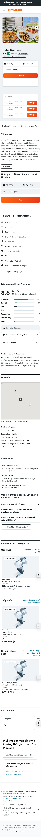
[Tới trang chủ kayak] (15, 10)
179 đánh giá (23, 53)
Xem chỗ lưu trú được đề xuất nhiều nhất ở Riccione (31, 653)
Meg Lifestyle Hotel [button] (9, 683)
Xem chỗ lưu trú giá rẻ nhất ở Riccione (31, 601)
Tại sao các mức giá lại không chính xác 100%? (19, 813)
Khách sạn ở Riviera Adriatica (11, 830)
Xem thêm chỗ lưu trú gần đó (32, 551)
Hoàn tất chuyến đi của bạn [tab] (16, 755)
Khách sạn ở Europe (29, 825)
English (24, 4)
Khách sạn (17, 825)
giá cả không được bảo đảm (11, 798)
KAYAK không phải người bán (14, 805)
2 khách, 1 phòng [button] (11, 69)
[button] (38, 3)
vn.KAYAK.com (7, 825)
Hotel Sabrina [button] (7, 632)
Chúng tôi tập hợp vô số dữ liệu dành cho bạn (18, 809)
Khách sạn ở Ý (9, 828)
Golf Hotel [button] (6, 579)
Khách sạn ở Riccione (13, 774)
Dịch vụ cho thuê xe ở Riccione (17, 771)
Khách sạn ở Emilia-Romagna (25, 828)
